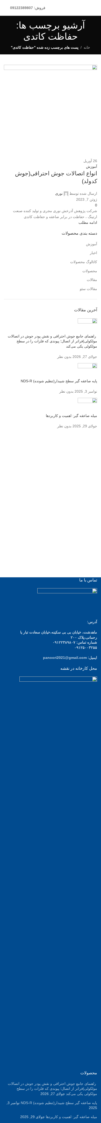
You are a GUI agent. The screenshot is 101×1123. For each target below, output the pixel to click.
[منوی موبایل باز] (95, 8)
